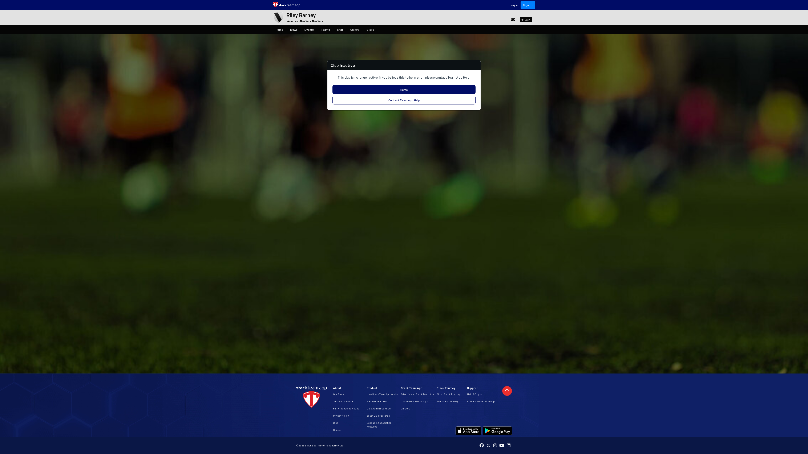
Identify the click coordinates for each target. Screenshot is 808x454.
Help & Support (475, 394)
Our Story (338, 394)
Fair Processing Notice (346, 408)
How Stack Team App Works (382, 394)
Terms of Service (343, 401)
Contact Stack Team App (481, 401)
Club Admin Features (379, 408)
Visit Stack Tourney (447, 401)
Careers (405, 408)
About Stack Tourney (448, 394)
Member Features (377, 401)
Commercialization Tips (414, 401)
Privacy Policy (341, 415)
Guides (337, 429)
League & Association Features (379, 424)
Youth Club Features (378, 415)
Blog (335, 422)
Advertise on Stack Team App (417, 394)
